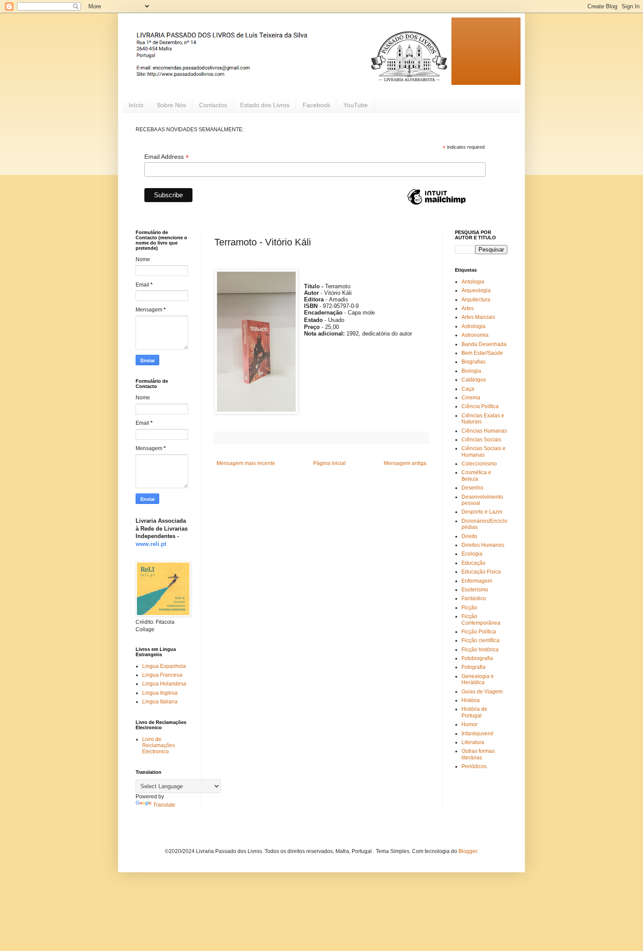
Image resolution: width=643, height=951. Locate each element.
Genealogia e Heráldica (477, 679)
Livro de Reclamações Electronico (158, 745)
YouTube (355, 104)
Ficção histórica (480, 650)
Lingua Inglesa (160, 693)
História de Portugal (474, 712)
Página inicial (329, 463)
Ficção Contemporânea (480, 619)
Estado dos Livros (265, 104)
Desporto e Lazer (482, 512)
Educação (473, 563)
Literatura (472, 742)
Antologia (472, 282)
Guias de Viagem (482, 692)
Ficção (469, 608)
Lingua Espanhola (164, 666)
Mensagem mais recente (246, 463)
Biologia (471, 371)
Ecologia (471, 554)
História (470, 700)
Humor (469, 724)
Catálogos (473, 380)
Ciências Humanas (484, 431)
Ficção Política (478, 632)
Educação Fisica (481, 572)
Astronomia (475, 335)
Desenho (472, 488)
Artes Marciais (478, 317)
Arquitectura (475, 300)
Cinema (470, 398)
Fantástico (473, 598)
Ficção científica (480, 640)
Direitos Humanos (482, 545)
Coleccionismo (479, 464)
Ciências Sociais (481, 440)
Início (136, 104)
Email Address (166, 157)
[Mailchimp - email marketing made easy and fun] (436, 204)
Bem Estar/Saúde (482, 353)
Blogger (467, 851)
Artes (467, 308)
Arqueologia (476, 290)
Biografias (473, 362)
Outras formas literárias (478, 754)
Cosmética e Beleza (476, 475)
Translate (164, 805)
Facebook (316, 104)
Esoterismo (474, 590)
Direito (469, 536)
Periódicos (474, 766)
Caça (467, 389)
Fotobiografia (477, 658)
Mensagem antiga (405, 463)
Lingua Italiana (160, 702)
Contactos (213, 104)
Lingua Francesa (162, 675)
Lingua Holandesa (164, 684)
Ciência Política (480, 406)
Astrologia (473, 326)
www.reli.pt (151, 544)
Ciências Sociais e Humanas (483, 451)
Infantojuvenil (477, 734)
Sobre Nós (171, 104)
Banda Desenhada (484, 344)
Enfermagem (476, 581)
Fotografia (473, 667)
